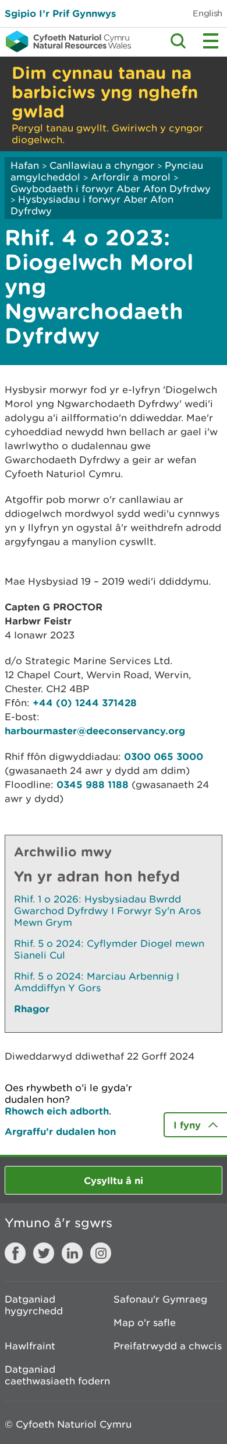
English (207, 13)
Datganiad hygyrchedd (34, 1305)
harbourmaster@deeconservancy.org (95, 730)
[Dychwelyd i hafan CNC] (65, 41)
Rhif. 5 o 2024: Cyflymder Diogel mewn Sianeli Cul (109, 949)
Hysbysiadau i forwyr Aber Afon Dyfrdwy (91, 205)
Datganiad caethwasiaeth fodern (57, 1375)
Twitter (43, 1253)
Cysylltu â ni (113, 1180)
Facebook (15, 1253)
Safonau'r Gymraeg (160, 1299)
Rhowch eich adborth (57, 1110)
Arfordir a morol (131, 177)
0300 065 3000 (163, 756)
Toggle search (178, 41)
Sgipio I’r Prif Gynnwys (60, 13)
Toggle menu (210, 41)
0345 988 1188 (92, 784)
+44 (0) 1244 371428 (85, 702)
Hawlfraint (30, 1346)
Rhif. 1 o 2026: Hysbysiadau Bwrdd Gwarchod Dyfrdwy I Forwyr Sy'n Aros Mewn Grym (107, 910)
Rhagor (31, 1008)
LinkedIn (72, 1253)
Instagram (100, 1253)
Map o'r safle (145, 1322)
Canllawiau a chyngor (101, 165)
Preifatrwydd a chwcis (168, 1346)
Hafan (24, 165)
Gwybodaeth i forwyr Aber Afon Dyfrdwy (110, 189)
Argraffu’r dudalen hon (60, 1131)
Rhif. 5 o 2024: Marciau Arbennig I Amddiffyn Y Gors (96, 982)
